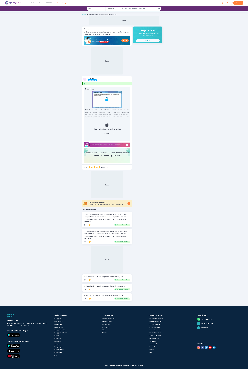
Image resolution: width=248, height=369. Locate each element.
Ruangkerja (105, 327)
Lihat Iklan (107, 134)
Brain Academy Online (108, 319)
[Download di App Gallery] (29, 356)
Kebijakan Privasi (154, 338)
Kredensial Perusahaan (156, 319)
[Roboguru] (13, 3)
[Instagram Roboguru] (198, 347)
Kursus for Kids (58, 327)
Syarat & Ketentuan (155, 335)
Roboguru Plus (58, 321)
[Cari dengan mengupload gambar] (159, 9)
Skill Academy (106, 324)
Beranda (84, 14)
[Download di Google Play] (29, 335)
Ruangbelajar (58, 344)
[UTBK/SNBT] (54, 3)
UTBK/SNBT (49, 3)
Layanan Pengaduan (155, 333)
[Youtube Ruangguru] (210, 347)
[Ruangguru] (10, 316)
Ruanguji (56, 335)
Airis (55, 355)
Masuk (238, 3)
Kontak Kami (153, 344)
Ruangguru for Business (61, 333)
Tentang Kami (153, 341)
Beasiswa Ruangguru (155, 321)
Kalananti (104, 333)
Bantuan (151, 349)
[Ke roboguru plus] (107, 144)
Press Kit (152, 347)
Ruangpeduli (58, 352)
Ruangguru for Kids (59, 330)
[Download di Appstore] (29, 351)
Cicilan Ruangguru (154, 324)
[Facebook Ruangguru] (202, 347)
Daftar (227, 3)
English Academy (107, 321)
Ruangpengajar (58, 347)
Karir (150, 352)
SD (24, 3)
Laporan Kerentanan (155, 330)
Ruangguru (57, 319)
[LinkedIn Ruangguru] (214, 347)
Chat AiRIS (148, 40)
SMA (40, 3)
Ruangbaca (57, 338)
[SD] (28, 3)
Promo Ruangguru (154, 327)
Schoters (104, 330)
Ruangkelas (57, 341)
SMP (32, 3)
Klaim (125, 40)
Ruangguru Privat (59, 349)
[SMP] (35, 3)
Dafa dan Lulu (58, 324)
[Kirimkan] (126, 9)
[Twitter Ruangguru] (206, 347)
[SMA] (43, 3)
